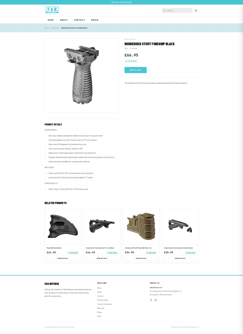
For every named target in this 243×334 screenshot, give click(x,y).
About (64, 20)
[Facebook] (151, 300)
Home (47, 28)
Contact (79, 20)
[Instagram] (155, 300)
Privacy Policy (102, 300)
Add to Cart (136, 70)
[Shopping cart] (195, 10)
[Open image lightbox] (81, 75)
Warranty (100, 308)
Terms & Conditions (104, 304)
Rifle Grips (55, 28)
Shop (51, 20)
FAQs (99, 316)
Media (94, 20)
